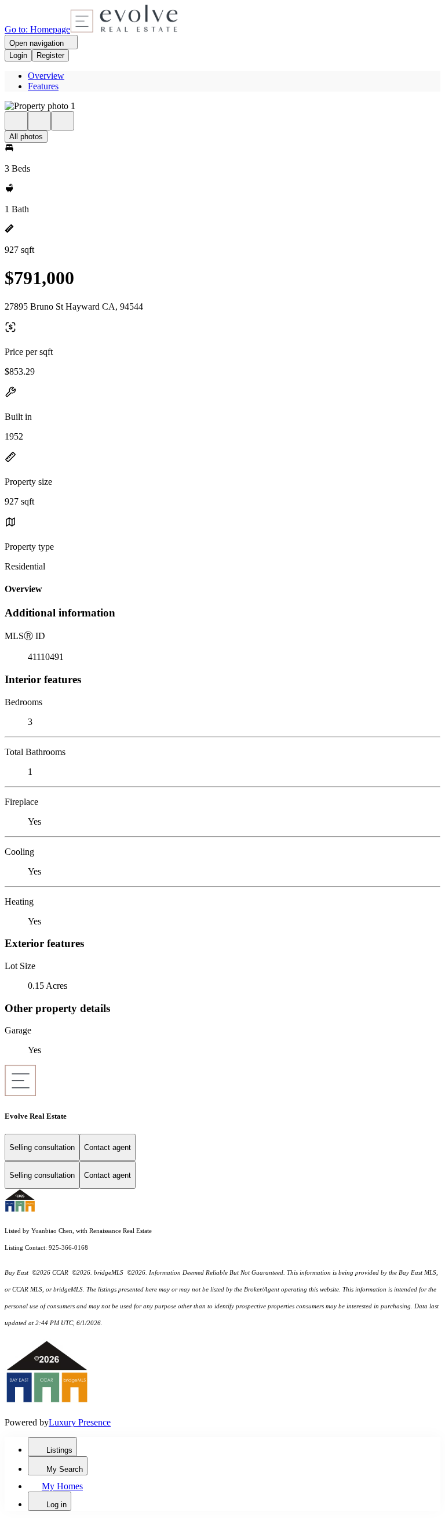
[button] (222, 106)
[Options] (16, 120)
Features (43, 86)
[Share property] (62, 120)
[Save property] (39, 120)
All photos (26, 136)
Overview (46, 76)
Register (50, 55)
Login (18, 55)
